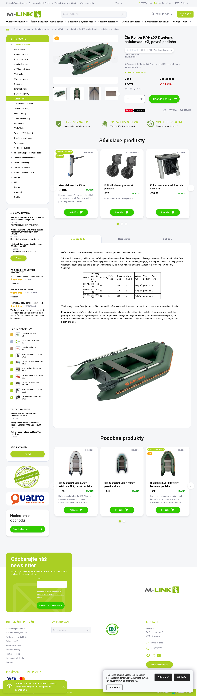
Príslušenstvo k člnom (25, 104)
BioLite (17, 187)
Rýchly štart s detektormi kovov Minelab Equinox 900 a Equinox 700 (25, 424)
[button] (118, 223)
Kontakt (9, 662)
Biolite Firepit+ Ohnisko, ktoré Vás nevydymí (25, 433)
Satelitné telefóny (21, 64)
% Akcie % (18, 192)
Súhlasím (181, 677)
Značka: (131, 57)
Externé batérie (20, 89)
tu (136, 681)
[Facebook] (148, 655)
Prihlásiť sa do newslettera (50, 605)
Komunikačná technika (24, 172)
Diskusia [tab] (167, 239)
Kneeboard (19, 123)
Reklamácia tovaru (14, 645)
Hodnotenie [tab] (124, 239)
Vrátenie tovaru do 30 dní (65, 3)
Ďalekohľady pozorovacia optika (28, 153)
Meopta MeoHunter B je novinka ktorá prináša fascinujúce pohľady (27, 218)
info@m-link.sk (157, 643)
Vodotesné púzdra (22, 148)
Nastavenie (114, 687)
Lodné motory (20, 113)
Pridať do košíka (161, 99)
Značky (17, 197)
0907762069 (156, 648)
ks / (28, 454)
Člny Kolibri (20, 99)
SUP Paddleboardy (22, 118)
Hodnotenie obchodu (15, 658)
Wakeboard (19, 143)
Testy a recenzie (13, 654)
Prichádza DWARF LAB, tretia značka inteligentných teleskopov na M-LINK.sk (26, 232)
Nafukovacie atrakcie (23, 138)
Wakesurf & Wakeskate (24, 133)
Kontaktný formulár (159, 665)
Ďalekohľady (19, 50)
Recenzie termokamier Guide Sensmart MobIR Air (23, 415)
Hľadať (123, 14)
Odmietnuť (163, 677)
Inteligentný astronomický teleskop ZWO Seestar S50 (26, 245)
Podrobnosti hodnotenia (163, 50)
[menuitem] (17, 22)
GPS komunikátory (22, 69)
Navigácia (18, 177)
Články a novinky (13, 650)
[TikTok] (159, 655)
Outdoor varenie (21, 79)
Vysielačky (18, 74)
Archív (18, 258)
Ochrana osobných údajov (40, 3)
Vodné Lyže (19, 128)
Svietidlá (18, 84)
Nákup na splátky (87, 3)
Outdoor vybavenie (22, 45)
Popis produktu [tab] (77, 239)
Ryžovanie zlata (21, 59)
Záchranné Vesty (22, 108)
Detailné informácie (134, 72)
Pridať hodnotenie (20, 529)
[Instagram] (153, 655)
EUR (183, 3)
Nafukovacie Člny (21, 94)
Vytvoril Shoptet (163, 692)
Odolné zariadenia (22, 168)
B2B (15, 182)
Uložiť (130, 110)
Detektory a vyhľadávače (24, 158)
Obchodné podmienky (15, 3)
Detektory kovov (21, 54)
